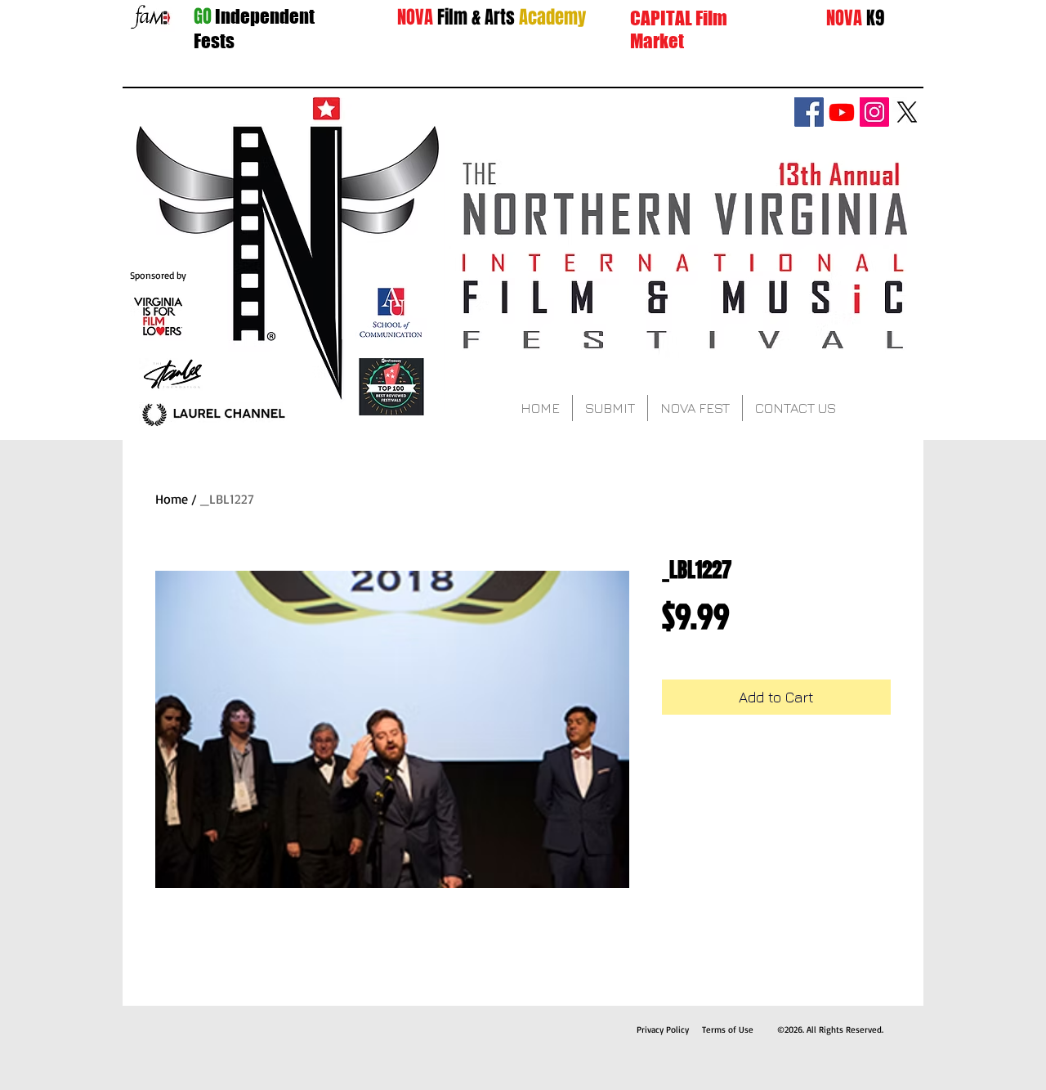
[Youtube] (841, 112)
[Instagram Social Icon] (874, 112)
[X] (907, 112)
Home (171, 499)
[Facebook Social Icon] (809, 112)
